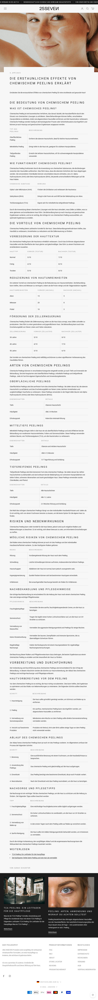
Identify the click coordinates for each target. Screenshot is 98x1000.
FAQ (50, 950)
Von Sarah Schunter (20, 868)
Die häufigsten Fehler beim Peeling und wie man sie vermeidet (34, 858)
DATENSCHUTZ (83, 954)
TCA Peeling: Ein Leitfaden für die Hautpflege (28, 854)
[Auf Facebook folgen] (3, 976)
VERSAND (81, 962)
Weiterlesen (8, 929)
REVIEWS (52, 966)
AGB (79, 966)
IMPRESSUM (82, 950)
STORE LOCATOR (55, 962)
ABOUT (51, 958)
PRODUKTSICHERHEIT (57, 969)
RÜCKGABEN (82, 958)
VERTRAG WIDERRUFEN (87, 969)
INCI (50, 954)
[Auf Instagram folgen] (10, 976)
